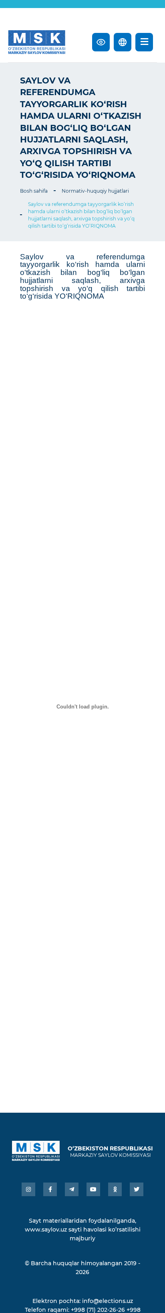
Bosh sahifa (34, 191)
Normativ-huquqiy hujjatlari (95, 191)
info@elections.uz (107, 1301)
